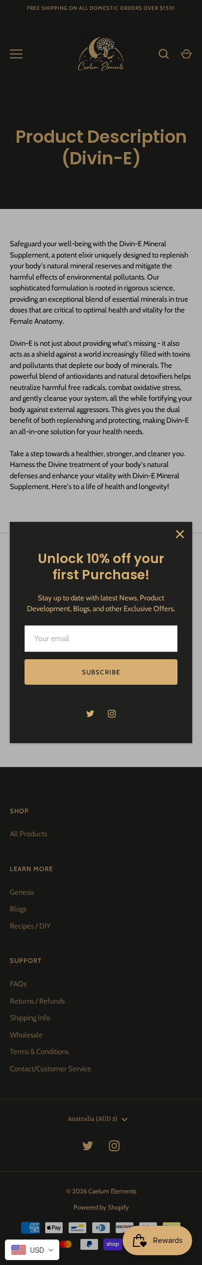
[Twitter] (90, 713)
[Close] (180, 534)
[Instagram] (112, 713)
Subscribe (101, 672)
